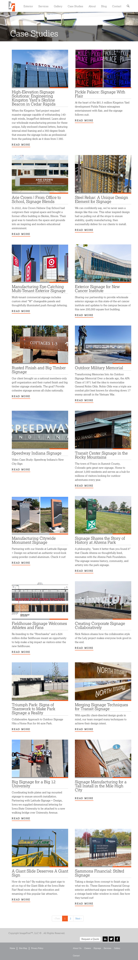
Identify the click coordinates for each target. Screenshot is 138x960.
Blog (104, 6)
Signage (97, 948)
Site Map (23, 948)
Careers (87, 948)
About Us (77, 948)
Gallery (58, 6)
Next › (78, 918)
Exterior (28, 6)
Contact (116, 6)
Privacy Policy (37, 948)
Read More (21, 144)
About (92, 6)
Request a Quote (90, 938)
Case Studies (75, 6)
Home (12, 948)
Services (43, 6)
